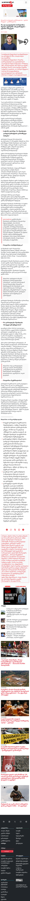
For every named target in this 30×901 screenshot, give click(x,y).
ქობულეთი (19, 843)
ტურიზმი (3, 899)
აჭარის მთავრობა (6, 858)
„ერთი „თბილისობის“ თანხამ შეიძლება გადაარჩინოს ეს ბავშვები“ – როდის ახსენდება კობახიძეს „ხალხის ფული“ (15, 634)
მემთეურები (20, 875)
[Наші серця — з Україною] (8, 2)
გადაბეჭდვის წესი (24, 524)
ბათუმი (18, 831)
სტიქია (3, 870)
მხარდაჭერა (7, 5)
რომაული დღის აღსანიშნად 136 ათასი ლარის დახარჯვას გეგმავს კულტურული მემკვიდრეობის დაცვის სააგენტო (14, 777)
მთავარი (3, 20)
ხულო (18, 833)
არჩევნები (4, 865)
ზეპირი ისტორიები (22, 858)
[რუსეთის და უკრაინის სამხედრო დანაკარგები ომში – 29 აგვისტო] (15, 793)
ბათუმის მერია (5, 868)
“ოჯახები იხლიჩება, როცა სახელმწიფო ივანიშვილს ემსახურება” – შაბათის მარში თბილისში (13, 662)
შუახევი (18, 838)
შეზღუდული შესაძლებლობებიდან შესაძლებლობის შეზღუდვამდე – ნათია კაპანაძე (17, 627)
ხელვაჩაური (20, 836)
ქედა (17, 841)
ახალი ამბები (5, 831)
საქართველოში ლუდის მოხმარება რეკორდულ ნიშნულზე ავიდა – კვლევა (15, 721)
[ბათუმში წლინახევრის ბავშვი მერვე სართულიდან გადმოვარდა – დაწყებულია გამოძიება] (15, 736)
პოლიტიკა (4, 887)
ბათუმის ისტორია (21, 872)
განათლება (4, 838)
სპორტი (3, 889)
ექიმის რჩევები (6, 873)
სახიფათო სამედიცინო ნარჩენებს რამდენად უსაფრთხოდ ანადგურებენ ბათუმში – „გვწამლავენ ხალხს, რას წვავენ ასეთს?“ (17, 612)
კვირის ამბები (5, 833)
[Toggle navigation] (26, 2)
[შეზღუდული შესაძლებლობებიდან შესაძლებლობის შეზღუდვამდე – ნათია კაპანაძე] (3, 627)
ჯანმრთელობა (18, 20)
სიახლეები (10, 20)
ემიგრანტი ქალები (22, 861)
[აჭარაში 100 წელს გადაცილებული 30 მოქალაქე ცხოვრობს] (3, 620)
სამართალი (5, 836)
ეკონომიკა (4, 892)
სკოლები (4, 894)
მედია (3, 897)
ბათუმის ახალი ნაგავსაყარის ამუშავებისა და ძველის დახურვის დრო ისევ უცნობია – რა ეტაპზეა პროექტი (15, 692)
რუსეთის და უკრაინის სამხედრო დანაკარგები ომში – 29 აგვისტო (14, 805)
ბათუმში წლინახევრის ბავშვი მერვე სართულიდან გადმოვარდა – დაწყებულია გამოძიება (15, 748)
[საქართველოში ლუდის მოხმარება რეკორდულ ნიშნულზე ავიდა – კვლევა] (15, 708)
